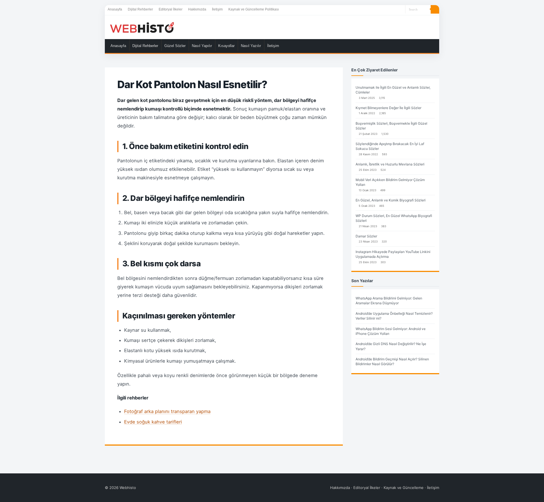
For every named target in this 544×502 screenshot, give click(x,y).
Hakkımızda (197, 9)
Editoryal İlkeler (170, 9)
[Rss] (401, 9)
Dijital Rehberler (140, 9)
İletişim (217, 9)
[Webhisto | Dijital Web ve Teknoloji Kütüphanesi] (142, 27)
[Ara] (435, 9)
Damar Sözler (366, 236)
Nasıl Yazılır (251, 46)
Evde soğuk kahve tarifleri (153, 422)
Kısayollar (226, 46)
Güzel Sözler (175, 46)
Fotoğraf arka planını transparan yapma (167, 411)
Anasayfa (115, 9)
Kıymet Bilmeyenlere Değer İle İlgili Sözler (388, 108)
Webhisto (128, 487)
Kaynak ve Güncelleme (404, 487)
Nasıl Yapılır (202, 46)
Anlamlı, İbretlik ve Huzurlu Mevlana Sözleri (390, 164)
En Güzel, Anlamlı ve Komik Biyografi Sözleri (391, 200)
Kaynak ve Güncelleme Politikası (253, 9)
